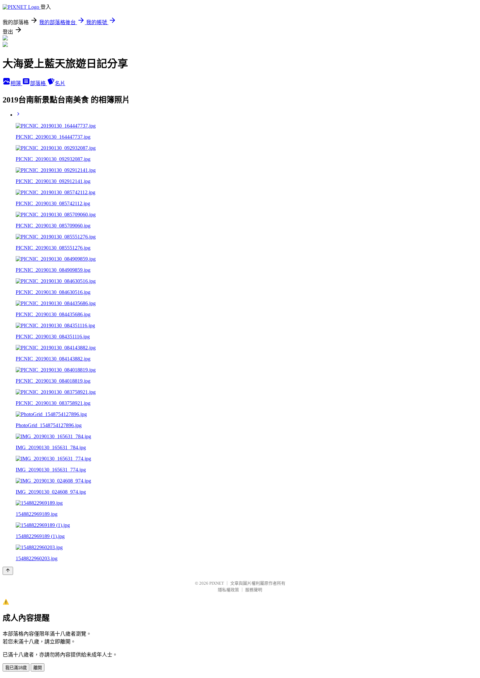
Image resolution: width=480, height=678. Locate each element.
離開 (37, 667)
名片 (60, 83)
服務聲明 (253, 589)
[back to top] (8, 571)
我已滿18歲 (16, 667)
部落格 (38, 83)
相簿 (16, 83)
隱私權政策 (228, 589)
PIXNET (216, 583)
